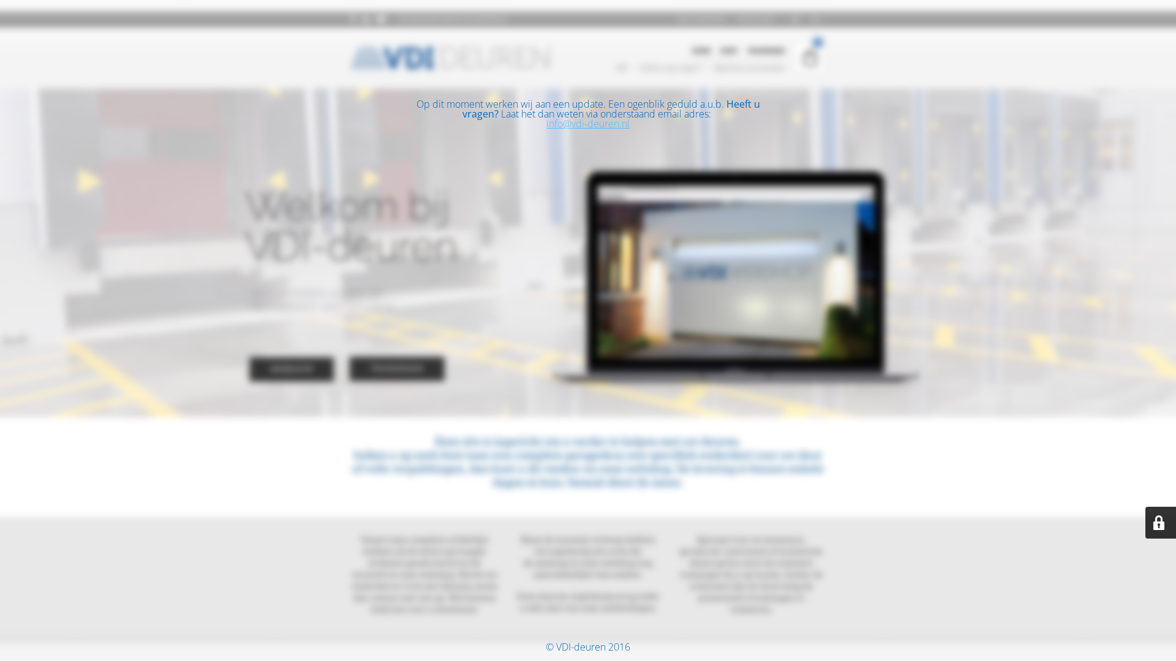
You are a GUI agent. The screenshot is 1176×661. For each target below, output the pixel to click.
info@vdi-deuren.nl (588, 123)
